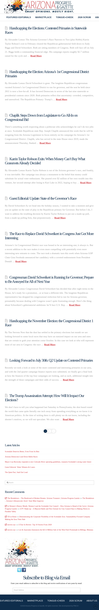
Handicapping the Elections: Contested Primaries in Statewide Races (45, 30)
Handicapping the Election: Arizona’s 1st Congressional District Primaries (47, 74)
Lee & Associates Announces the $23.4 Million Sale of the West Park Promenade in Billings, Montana (56, 530)
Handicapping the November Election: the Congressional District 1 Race (49, 323)
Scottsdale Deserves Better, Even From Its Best (22, 452)
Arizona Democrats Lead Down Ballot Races (21, 457)
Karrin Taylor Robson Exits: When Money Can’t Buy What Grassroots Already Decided (45, 161)
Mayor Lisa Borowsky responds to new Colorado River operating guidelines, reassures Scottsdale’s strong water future (48, 462)
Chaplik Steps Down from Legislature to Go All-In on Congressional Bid (41, 117)
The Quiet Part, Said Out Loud (16, 472)
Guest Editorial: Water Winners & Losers (20, 467)
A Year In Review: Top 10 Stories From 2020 (35, 525)
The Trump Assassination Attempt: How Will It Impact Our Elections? (44, 397)
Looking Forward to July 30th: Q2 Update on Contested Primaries (51, 360)
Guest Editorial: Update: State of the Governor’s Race (42, 198)
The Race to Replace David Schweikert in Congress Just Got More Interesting (49, 235)
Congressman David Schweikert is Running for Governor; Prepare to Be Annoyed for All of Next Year (49, 279)
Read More (36, 56)
